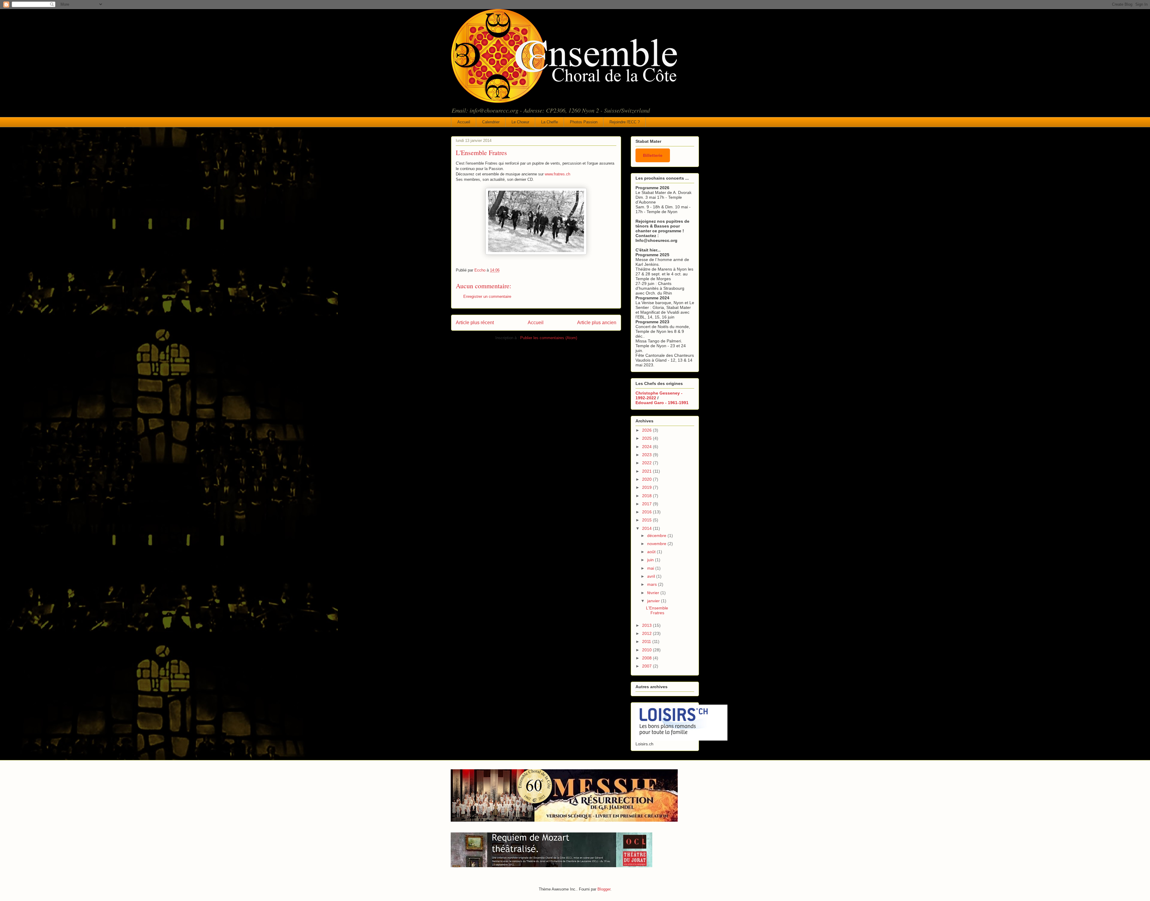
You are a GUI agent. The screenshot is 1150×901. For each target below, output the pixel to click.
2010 (647, 649)
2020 (647, 479)
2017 (647, 503)
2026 (647, 430)
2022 (647, 462)
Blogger (603, 889)
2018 (647, 495)
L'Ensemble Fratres (657, 610)
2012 (647, 633)
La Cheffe (549, 122)
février (653, 592)
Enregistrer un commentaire (487, 296)
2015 (647, 520)
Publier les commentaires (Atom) (548, 338)
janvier (654, 600)
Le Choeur (520, 122)
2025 (647, 438)
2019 (647, 487)
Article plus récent (475, 322)
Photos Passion (583, 122)
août (652, 551)
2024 (647, 446)
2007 (647, 666)
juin (651, 559)
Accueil (463, 122)
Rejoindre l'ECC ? (624, 122)
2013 (647, 625)
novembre (657, 543)
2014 (647, 528)
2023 (647, 454)
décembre (657, 535)
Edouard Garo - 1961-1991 (662, 402)
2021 (647, 471)
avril (651, 576)
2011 (647, 641)
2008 (647, 658)
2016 (647, 511)
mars (652, 584)
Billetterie (652, 155)
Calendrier (491, 122)
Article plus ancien (596, 322)
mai (651, 568)
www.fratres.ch (557, 174)
